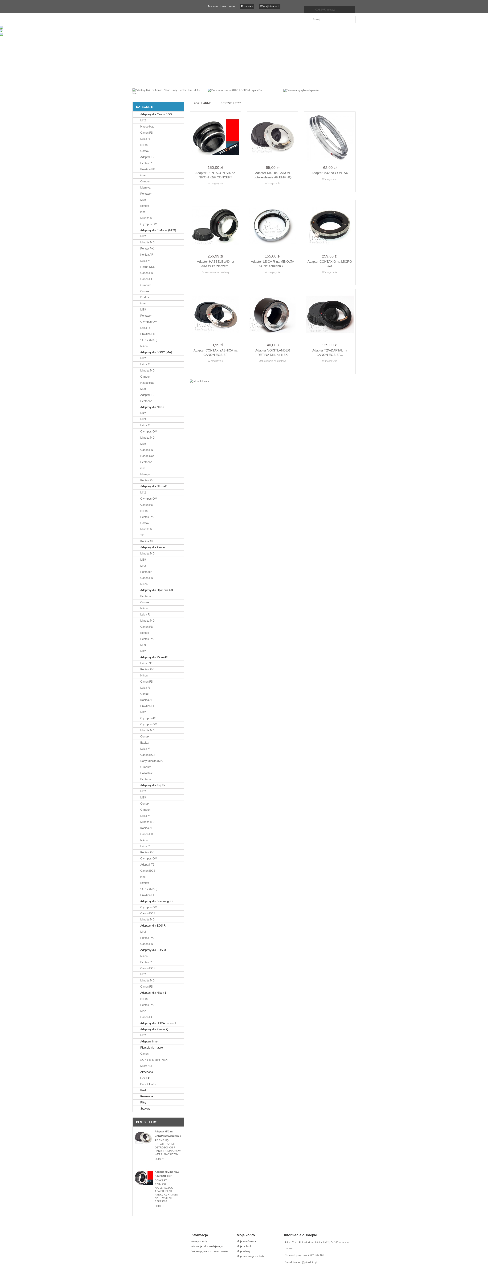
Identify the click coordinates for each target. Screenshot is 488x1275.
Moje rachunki (244, 1246)
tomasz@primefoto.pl (305, 1262)
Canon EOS (147, 279)
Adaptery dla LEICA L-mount (158, 1023)
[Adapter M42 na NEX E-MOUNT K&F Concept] (143, 1178)
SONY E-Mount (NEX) (154, 1059)
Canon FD (146, 132)
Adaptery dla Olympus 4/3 (156, 590)
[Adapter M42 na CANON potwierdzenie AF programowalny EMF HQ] (143, 1137)
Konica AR (146, 254)
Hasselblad (147, 126)
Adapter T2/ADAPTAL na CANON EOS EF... (329, 353)
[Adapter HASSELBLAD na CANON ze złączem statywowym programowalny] (215, 226)
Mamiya (145, 187)
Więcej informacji (269, 6)
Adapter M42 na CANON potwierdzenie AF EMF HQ (168, 1136)
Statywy (145, 1108)
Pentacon (146, 193)
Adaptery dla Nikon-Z (153, 486)
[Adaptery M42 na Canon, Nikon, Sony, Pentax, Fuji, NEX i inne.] (167, 91)
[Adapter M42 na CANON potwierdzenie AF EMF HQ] (272, 137)
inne (142, 175)
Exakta (144, 205)
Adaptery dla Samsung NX (156, 901)
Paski (143, 1090)
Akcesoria (146, 1072)
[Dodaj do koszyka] (206, 190)
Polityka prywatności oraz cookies (209, 1251)
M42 (143, 120)
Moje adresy (243, 1251)
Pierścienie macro (151, 1047)
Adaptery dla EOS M (153, 950)
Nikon (144, 144)
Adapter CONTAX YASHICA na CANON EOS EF (215, 353)
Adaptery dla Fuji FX (152, 785)
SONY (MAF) (148, 340)
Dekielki (145, 1078)
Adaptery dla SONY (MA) (156, 352)
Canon (144, 1053)
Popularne (202, 103)
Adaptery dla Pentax (152, 547)
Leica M (145, 260)
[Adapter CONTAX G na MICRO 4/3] (330, 226)
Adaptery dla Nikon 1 (153, 992)
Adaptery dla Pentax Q (154, 1029)
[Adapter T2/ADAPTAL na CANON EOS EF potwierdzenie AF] (330, 315)
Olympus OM (148, 224)
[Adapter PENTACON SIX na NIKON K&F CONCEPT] (215, 137)
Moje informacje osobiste (250, 1256)
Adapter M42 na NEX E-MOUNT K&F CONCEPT (167, 1176)
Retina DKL (147, 266)
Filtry (143, 1102)
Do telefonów (148, 1084)
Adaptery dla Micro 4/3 (154, 657)
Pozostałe (146, 773)
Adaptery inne (148, 1041)
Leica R (145, 138)
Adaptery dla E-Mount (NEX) (158, 230)
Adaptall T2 (147, 157)
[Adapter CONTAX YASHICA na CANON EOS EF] (215, 315)
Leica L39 (146, 663)
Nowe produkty (199, 1241)
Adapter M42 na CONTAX (329, 173)
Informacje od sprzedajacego (206, 1246)
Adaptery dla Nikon (152, 407)
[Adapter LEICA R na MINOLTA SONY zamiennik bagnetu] (272, 226)
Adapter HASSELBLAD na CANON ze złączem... (215, 264)
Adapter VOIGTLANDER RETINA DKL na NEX (272, 353)
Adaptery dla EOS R (153, 925)
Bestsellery (146, 1122)
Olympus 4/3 (148, 718)
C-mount (145, 181)
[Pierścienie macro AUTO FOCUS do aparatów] (235, 90)
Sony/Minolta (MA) (152, 760)
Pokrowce (146, 1096)
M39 (143, 199)
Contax (144, 150)
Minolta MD (147, 218)
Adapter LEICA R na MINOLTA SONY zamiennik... (272, 264)
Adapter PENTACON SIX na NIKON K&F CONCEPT (215, 175)
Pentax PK (147, 163)
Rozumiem (247, 6)
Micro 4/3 (146, 1065)
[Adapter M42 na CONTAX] (330, 137)
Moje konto (246, 1235)
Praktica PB (147, 169)
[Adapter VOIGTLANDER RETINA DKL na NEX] (272, 315)
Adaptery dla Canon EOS (156, 114)
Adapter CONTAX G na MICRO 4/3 (329, 264)
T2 (142, 535)
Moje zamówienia (246, 1241)
